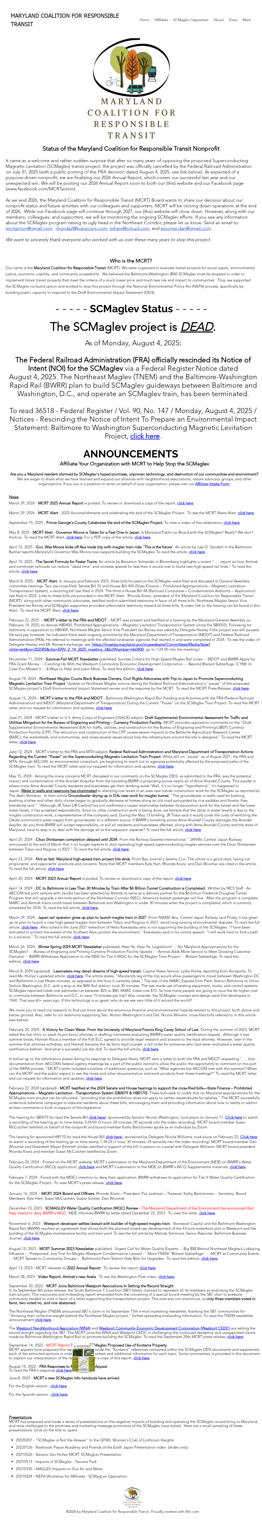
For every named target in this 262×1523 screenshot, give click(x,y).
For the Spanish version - (38, 1394)
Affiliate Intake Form (212, 483)
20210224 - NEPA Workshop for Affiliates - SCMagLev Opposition (71, 1476)
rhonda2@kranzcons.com (81, 228)
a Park (91, 1461)
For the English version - (38, 1385)
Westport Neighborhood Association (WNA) (53, 1328)
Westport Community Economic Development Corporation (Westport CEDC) (164, 1328)
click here (150, 1049)
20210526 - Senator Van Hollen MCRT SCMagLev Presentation (69, 1454)
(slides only (177, 1447)
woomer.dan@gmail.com (186, 228)
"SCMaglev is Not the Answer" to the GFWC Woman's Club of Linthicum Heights (105, 1440)
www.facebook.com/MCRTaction (40, 189)
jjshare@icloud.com (129, 228)
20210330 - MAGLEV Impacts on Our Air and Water (59, 1468)
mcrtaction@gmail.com (29, 228)
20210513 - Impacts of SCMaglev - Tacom (51, 1461)
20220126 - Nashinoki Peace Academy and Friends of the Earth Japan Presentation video (92, 1447)
